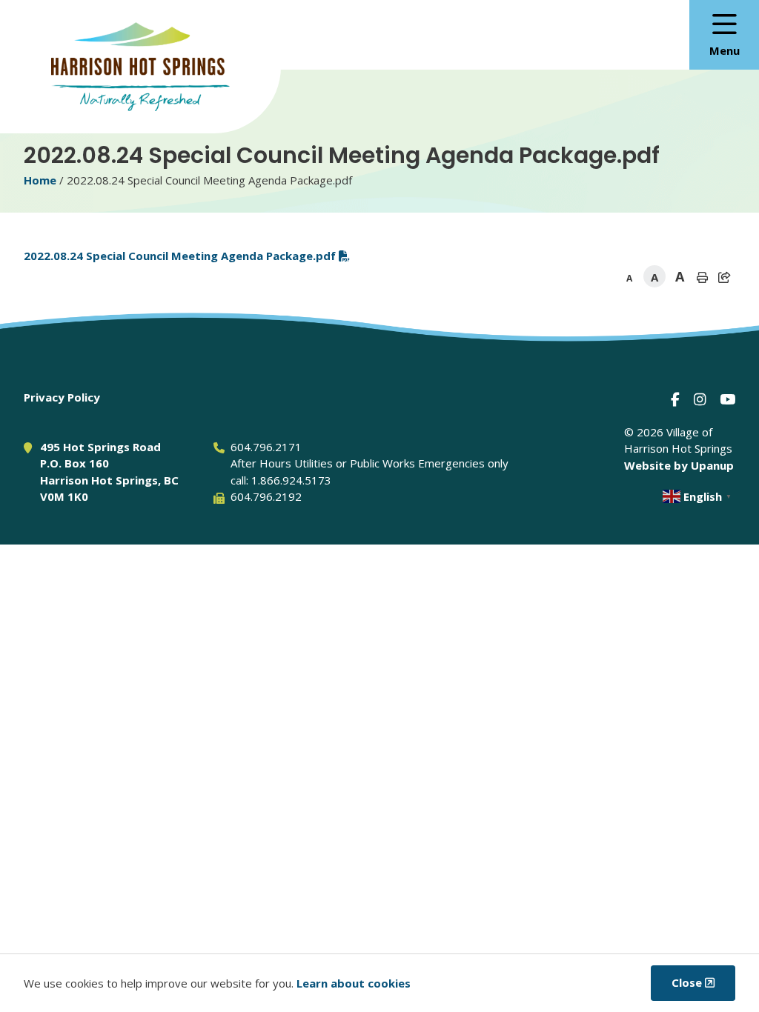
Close (687, 982)
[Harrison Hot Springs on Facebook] (675, 399)
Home (40, 180)
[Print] (702, 277)
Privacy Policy (62, 397)
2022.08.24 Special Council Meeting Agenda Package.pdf (180, 255)
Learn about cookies (353, 983)
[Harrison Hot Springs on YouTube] (727, 399)
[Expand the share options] (724, 277)
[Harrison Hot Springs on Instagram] (700, 399)
